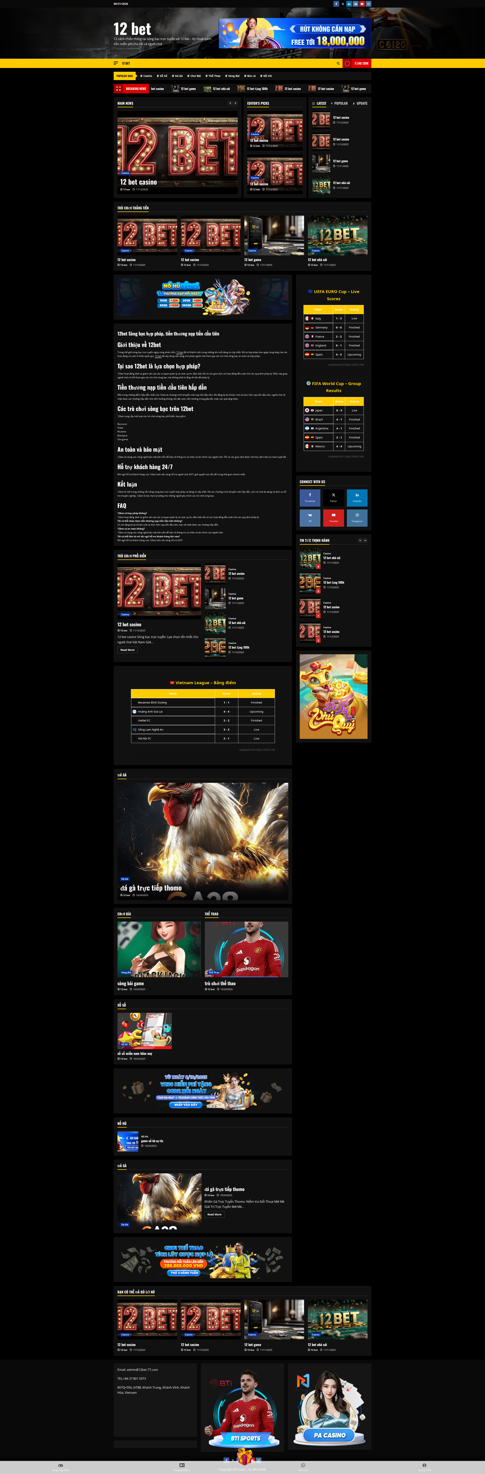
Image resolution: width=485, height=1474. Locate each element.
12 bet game (155, 88)
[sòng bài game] (159, 949)
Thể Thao (215, 76)
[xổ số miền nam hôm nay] (144, 1031)
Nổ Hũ (267, 76)
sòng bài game (130, 983)
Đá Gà (179, 76)
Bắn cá (251, 76)
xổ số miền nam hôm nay (134, 1053)
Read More (129, 650)
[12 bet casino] (147, 235)
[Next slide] (235, 103)
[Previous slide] (230, 103)
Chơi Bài (195, 76)
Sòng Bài (233, 76)
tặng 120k (361, 63)
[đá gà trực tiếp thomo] (202, 841)
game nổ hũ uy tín (127, 1141)
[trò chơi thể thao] (246, 949)
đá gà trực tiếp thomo (151, 887)
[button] (116, 63)
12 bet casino (260, 88)
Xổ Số (163, 76)
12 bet (132, 28)
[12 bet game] (274, 235)
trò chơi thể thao (220, 983)
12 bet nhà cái (188, 88)
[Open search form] (338, 63)
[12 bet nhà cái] (177, 152)
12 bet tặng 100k (224, 88)
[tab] (319, 104)
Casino (147, 76)
